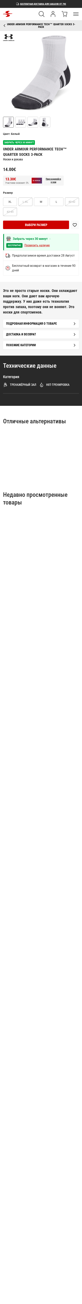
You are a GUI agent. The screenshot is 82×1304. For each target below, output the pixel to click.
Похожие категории (21, 345)
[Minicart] (64, 14)
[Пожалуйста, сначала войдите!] (75, 225)
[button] (41, 72)
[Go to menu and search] (76, 14)
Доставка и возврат (21, 334)
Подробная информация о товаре (31, 323)
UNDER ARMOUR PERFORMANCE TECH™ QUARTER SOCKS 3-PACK (41, 25)
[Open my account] (53, 14)
